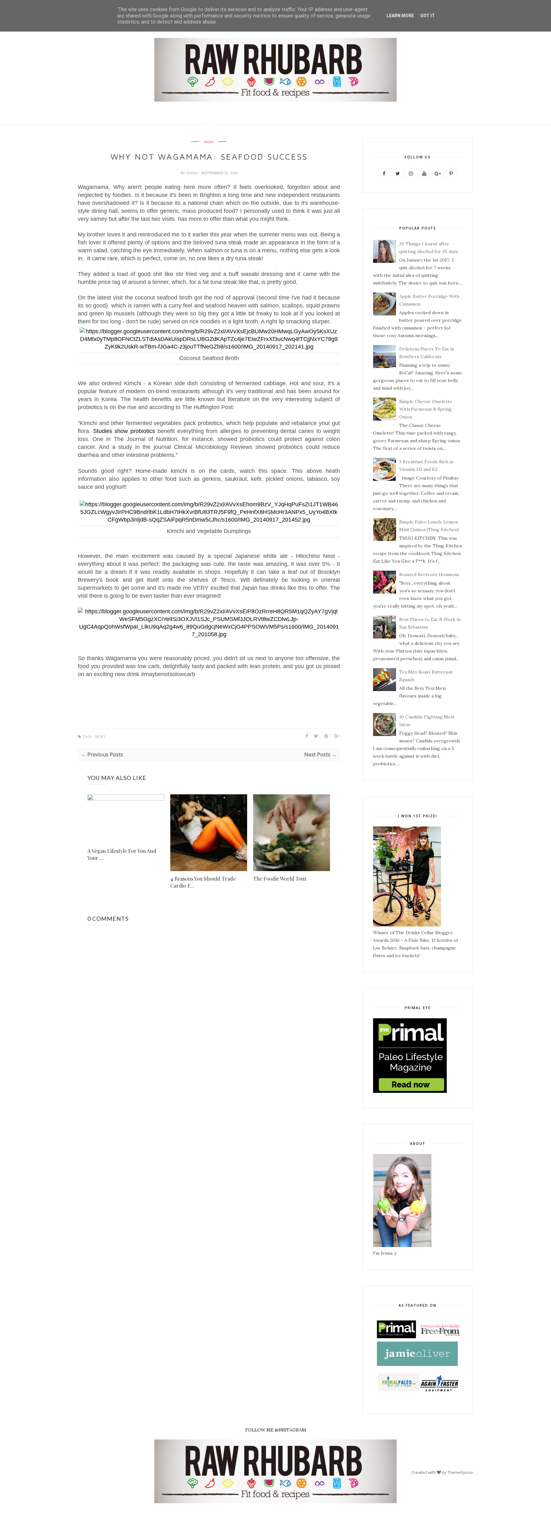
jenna (192, 173)
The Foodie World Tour (280, 878)
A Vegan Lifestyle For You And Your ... (121, 854)
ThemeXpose (460, 1472)
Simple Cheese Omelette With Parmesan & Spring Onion (425, 409)
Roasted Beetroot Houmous (429, 574)
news (209, 141)
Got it (427, 15)
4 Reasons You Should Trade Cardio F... (203, 882)
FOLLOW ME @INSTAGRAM (275, 1430)
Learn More (400, 15)
